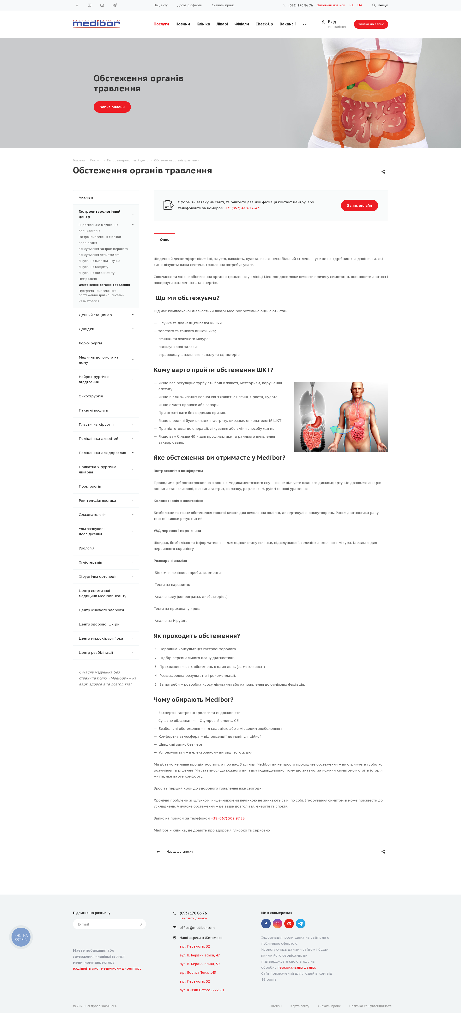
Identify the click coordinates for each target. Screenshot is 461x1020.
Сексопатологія (92, 514)
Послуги (161, 24)
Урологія (86, 548)
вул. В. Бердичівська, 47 (200, 955)
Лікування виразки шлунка (99, 261)
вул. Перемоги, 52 (195, 981)
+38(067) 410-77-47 (242, 208)
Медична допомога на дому (99, 360)
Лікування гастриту (93, 267)
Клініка (203, 24)
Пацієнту (161, 5)
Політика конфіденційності (370, 1006)
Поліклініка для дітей (98, 438)
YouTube (102, 5)
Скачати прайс (223, 5)
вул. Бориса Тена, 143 (198, 972)
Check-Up (264, 24)
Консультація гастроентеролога (103, 249)
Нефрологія (88, 279)
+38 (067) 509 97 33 (228, 818)
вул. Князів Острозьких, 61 (202, 990)
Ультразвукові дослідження (92, 531)
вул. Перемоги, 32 (195, 946)
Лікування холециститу (97, 273)
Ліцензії (275, 1006)
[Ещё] (305, 24)
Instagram (89, 5)
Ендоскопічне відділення (98, 225)
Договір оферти (189, 5)
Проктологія (90, 486)
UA (359, 5)
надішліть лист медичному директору (107, 968)
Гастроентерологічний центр (99, 214)
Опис (164, 239)
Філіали (241, 24)
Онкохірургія (91, 396)
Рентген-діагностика (97, 500)
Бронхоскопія (89, 231)
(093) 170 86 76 (300, 5)
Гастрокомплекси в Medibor (100, 237)
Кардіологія (88, 243)
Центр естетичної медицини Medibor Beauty (102, 593)
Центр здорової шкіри (99, 624)
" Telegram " (114, 5)
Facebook (77, 5)
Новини (183, 24)
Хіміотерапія (90, 562)
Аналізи (86, 197)
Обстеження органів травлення (104, 285)
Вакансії (288, 24)
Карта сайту (300, 1006)
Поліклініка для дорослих (102, 452)
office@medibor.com (197, 928)
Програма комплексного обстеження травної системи (101, 293)
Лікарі (222, 24)
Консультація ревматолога (99, 255)
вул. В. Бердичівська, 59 (200, 964)
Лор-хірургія (90, 343)
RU (352, 5)
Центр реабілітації (96, 652)
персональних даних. (296, 967)
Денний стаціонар (95, 314)
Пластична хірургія (96, 424)
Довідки (86, 329)
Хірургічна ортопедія (98, 576)
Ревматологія (89, 301)
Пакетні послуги (93, 410)
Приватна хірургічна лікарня (97, 469)
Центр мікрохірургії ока (101, 638)
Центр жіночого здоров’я (101, 610)
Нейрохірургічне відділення (94, 379)
